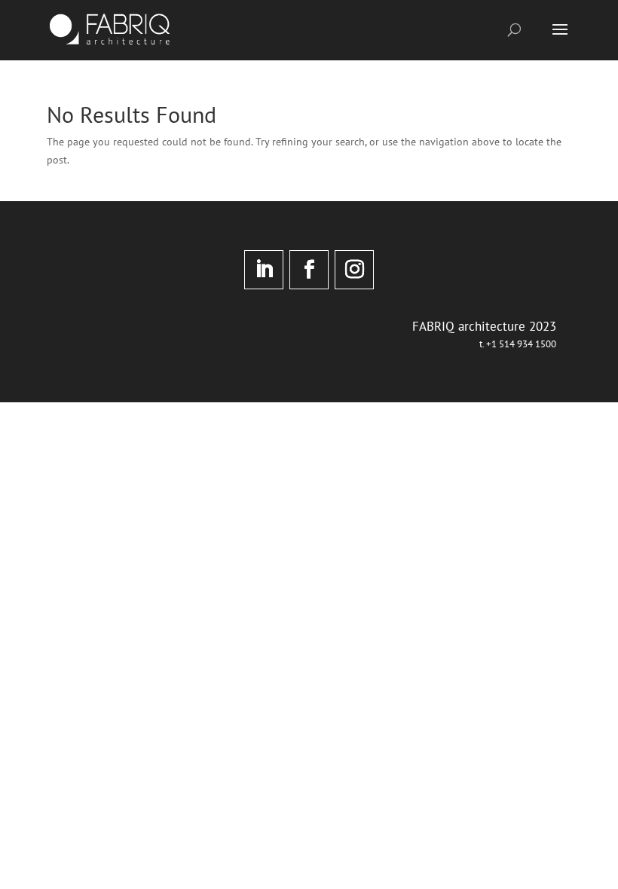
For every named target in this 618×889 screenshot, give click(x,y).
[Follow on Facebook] (309, 269)
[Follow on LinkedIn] (263, 269)
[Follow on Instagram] (354, 269)
